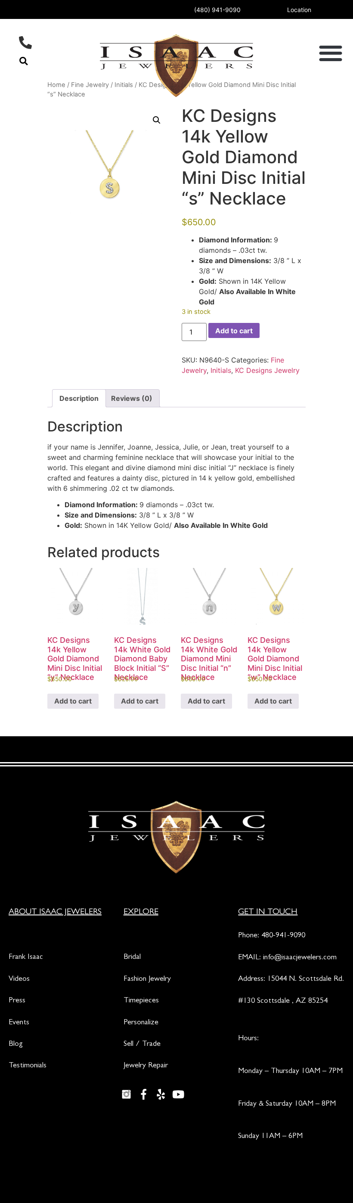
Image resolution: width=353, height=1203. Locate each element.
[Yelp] (161, 1094)
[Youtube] (178, 1094)
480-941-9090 (283, 936)
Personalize (141, 1023)
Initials (221, 370)
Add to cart (234, 330)
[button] (23, 60)
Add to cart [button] (73, 701)
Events (19, 1023)
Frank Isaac (26, 957)
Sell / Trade (142, 1044)
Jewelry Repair (146, 1066)
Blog (16, 1044)
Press (17, 1001)
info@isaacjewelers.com (300, 958)
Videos (19, 979)
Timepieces (141, 1001)
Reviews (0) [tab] (131, 398)
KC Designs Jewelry (267, 370)
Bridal (132, 957)
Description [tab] (79, 398)
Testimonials (27, 1066)
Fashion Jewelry (147, 979)
